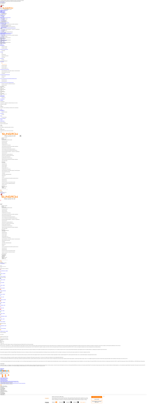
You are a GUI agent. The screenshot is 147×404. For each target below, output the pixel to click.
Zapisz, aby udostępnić (3, 332)
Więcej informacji (2, 12)
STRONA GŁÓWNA (3, 10)
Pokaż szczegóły (82, 402)
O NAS (3, 138)
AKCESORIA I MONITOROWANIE (5, 74)
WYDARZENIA (2, 95)
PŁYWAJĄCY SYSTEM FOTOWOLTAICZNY (6, 33)
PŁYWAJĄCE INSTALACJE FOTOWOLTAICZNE (7, 82)
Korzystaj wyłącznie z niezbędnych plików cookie (96, 401)
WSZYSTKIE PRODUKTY (5, 230)
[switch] (64, 402)
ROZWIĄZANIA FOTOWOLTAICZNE (5, 17)
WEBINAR (1, 100)
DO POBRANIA (2, 263)
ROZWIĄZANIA (2, 11)
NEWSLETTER (4, 258)
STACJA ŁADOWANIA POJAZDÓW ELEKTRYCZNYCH (9, 150)
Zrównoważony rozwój (5, 380)
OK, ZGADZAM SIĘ (3, 2)
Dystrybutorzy (2, 58)
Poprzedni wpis (2, 368)
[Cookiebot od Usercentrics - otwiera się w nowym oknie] (47, 402)
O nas (1, 380)
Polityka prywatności (12, 383)
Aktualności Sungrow (5, 377)
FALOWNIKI (2, 61)
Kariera (1, 377)
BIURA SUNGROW (3, 118)
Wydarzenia (6, 381)
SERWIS (1, 119)
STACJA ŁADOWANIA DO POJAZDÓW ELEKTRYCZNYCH (8, 78)
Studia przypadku (2, 379)
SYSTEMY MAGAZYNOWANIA (4, 22)
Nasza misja (6, 379)
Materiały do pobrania (5, 378)
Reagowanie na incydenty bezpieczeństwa (20, 383)
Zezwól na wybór (96, 399)
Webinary (1, 378)
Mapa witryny (8, 383)
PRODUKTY (2, 44)
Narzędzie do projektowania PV (4, 49)
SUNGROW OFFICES (3, 383)
